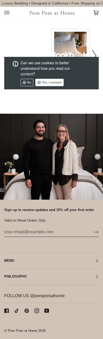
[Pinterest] (26, 310)
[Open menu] (12, 13)
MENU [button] (9, 261)
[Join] (92, 232)
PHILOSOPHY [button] (15, 276)
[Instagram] (36, 310)
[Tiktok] (16, 310)
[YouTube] (46, 310)
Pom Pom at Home (22, 331)
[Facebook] (6, 310)
